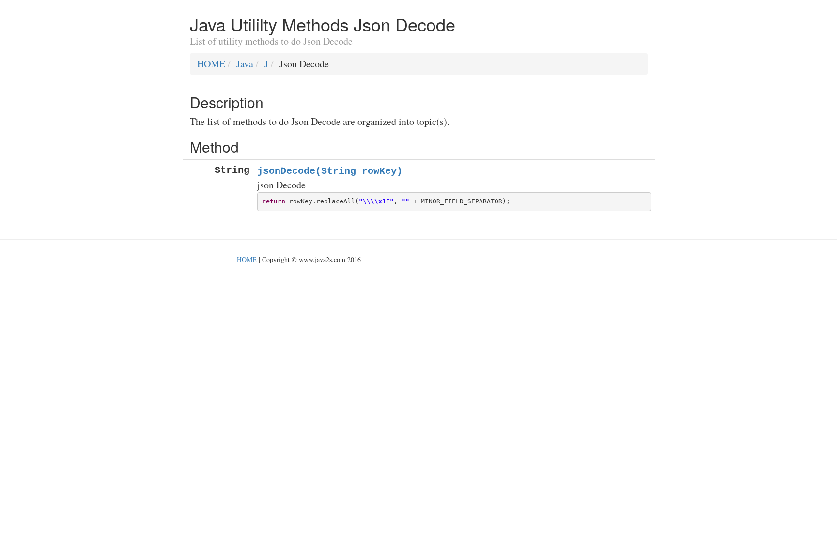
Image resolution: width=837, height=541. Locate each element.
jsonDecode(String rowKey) (330, 171)
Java (244, 63)
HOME (211, 63)
